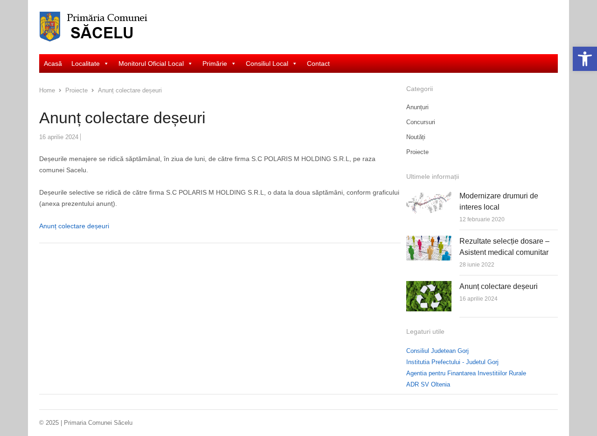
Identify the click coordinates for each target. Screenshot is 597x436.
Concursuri (420, 122)
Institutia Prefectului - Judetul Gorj (452, 362)
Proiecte (417, 151)
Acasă (53, 63)
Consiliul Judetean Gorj (437, 350)
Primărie (214, 63)
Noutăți (415, 137)
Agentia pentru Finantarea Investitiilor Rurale (466, 373)
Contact (318, 63)
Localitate (85, 63)
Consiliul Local (267, 63)
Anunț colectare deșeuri (74, 226)
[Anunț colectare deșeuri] (429, 286)
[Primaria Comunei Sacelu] (100, 27)
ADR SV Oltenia (428, 384)
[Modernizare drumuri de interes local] (429, 195)
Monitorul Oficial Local (151, 63)
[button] (585, 59)
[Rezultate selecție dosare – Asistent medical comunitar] (429, 241)
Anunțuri (417, 107)
